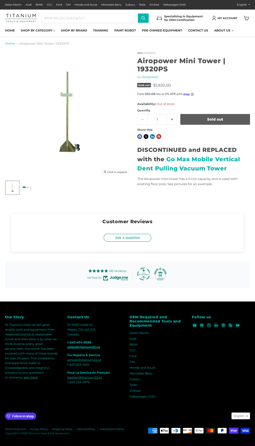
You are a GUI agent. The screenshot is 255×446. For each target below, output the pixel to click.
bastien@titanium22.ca (84, 377)
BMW (39, 4)
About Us (222, 30)
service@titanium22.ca (84, 360)
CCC (49, 4)
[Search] (143, 18)
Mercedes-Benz (111, 4)
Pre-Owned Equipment (162, 30)
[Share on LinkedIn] (152, 136)
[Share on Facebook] (139, 136)
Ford (59, 4)
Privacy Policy (39, 429)
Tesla (142, 4)
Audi (29, 4)
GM (68, 4)
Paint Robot (125, 30)
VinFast (154, 4)
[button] (225, 18)
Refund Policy (86, 429)
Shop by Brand (74, 30)
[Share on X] (146, 136)
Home (10, 30)
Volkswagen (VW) (174, 4)
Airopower (150, 77)
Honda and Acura (86, 4)
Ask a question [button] (127, 238)
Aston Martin (13, 4)
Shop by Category (37, 30)
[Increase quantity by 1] (172, 119)
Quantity (143, 110)
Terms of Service (15, 429)
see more (31, 377)
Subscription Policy (111, 429)
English (242, 4)
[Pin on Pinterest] (158, 136)
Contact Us (198, 30)
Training (100, 30)
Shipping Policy (62, 429)
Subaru (130, 4)
